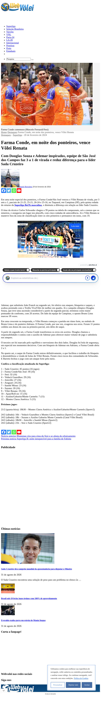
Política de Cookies (81, 678)
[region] (71, 678)
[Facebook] (3, 190)
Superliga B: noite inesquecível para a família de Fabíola (36, 438)
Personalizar (57, 685)
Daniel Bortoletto (25, 187)
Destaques (12, 132)
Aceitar (87, 685)
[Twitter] (8, 190)
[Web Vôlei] (17, 10)
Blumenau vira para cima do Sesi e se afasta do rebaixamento (38, 436)
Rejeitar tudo (73, 685)
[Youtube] (19, 190)
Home (4, 132)
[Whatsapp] (14, 190)
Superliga (17, 135)
